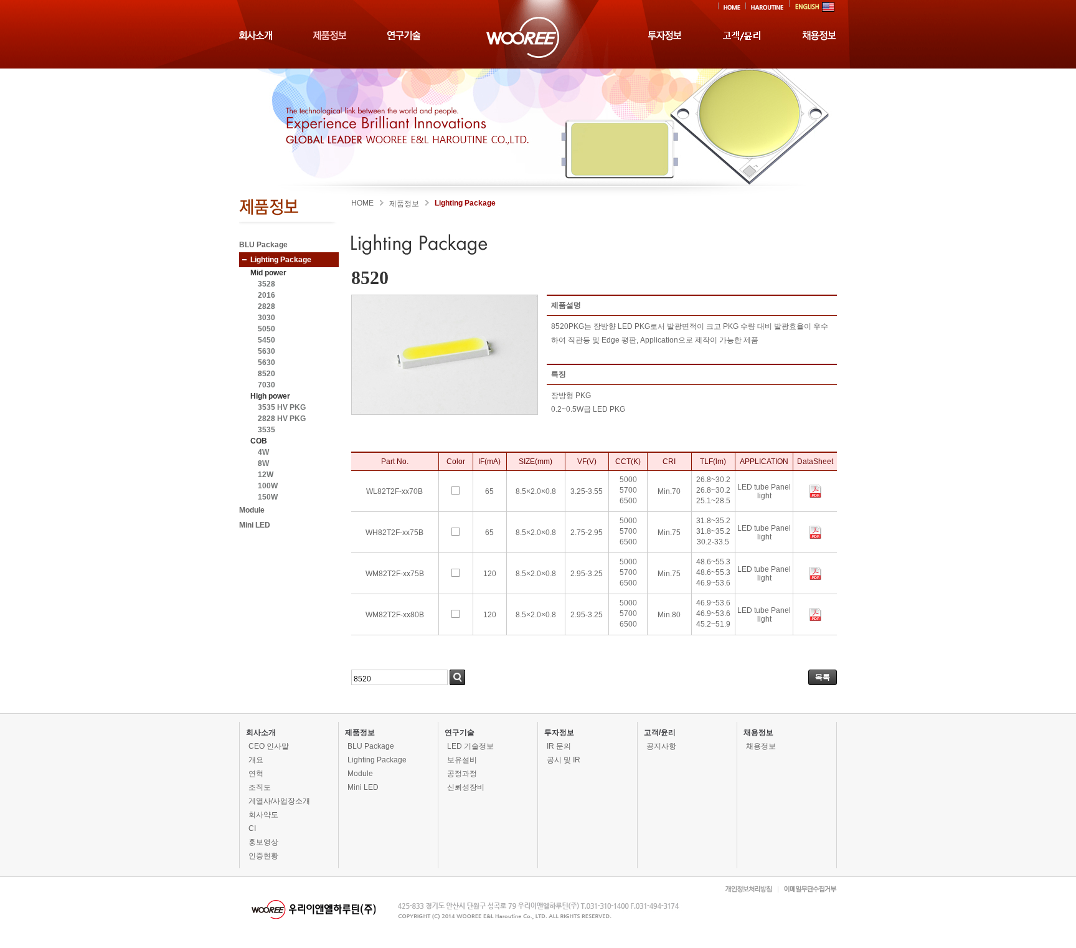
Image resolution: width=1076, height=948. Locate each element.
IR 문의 (559, 746)
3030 (266, 317)
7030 (266, 385)
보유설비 (462, 760)
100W (268, 485)
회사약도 (263, 814)
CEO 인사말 (268, 746)
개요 (255, 760)
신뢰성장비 (465, 787)
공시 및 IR (563, 760)
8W (263, 463)
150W (268, 497)
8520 (266, 373)
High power (270, 396)
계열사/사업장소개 (279, 801)
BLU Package (263, 244)
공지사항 (661, 746)
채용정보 (758, 732)
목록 (822, 677)
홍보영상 (263, 842)
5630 (266, 351)
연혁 (255, 773)
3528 (266, 284)
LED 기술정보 (470, 746)
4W (263, 452)
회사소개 (261, 732)
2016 (266, 295)
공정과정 (462, 773)
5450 (266, 340)
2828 (266, 306)
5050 (266, 329)
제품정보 (360, 732)
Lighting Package (280, 259)
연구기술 (459, 732)
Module (252, 510)
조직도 (259, 787)
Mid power (268, 272)
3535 (266, 429)
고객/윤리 (660, 732)
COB (258, 441)
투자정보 (559, 732)
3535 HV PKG (282, 407)
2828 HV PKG (282, 418)
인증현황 (263, 855)
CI (252, 828)
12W (265, 474)
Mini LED (254, 525)
